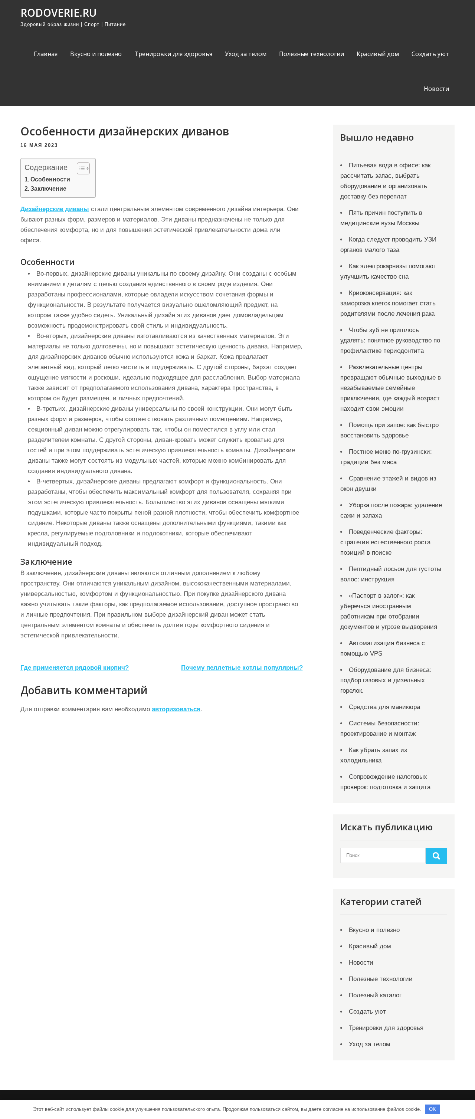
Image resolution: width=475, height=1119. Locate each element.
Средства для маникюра (384, 707)
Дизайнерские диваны (54, 209)
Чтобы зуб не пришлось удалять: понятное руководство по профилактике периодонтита (390, 340)
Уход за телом (245, 54)
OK (432, 1109)
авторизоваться (176, 709)
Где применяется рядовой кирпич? (74, 667)
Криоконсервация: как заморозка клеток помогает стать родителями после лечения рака (388, 303)
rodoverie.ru (58, 13)
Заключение (48, 188)
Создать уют (430, 54)
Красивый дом (378, 54)
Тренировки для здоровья (173, 54)
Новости (436, 89)
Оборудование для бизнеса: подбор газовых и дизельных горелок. (385, 680)
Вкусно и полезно (96, 54)
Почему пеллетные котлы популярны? (242, 667)
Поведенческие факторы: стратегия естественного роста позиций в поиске (385, 542)
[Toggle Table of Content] (79, 168)
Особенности (50, 179)
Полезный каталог (375, 995)
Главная (46, 54)
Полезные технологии (311, 54)
